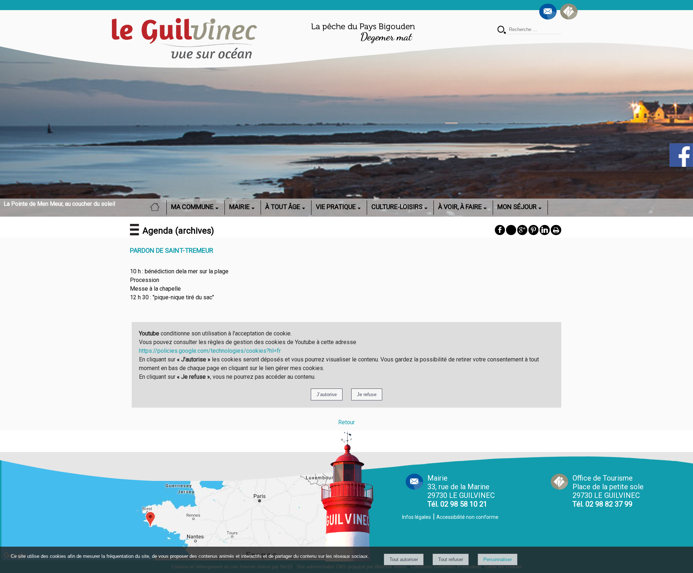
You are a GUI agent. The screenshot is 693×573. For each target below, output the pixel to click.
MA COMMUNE (192, 206)
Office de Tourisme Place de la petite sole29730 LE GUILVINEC (608, 491)
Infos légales (416, 517)
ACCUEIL (157, 206)
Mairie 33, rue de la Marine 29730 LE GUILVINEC (461, 491)
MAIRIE (239, 206)
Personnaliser (497, 559)
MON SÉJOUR (517, 206)
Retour (346, 422)
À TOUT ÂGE (282, 206)
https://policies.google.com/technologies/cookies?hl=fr (210, 350)
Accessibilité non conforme (467, 517)
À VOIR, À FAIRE (460, 206)
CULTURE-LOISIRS (397, 206)
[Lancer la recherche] (501, 30)
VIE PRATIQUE (336, 206)
